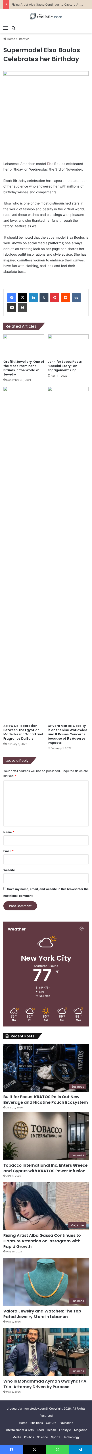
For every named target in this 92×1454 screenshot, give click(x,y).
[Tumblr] (44, 297)
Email (8, 851)
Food (40, 1430)
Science (42, 1437)
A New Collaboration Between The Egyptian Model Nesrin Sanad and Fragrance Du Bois (23, 732)
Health (51, 1430)
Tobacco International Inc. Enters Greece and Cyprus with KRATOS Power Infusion (45, 1168)
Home (10, 39)
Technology (71, 1437)
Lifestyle (23, 39)
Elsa (50, 164)
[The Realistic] (46, 16)
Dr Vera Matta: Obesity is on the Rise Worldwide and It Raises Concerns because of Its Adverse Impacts (67, 734)
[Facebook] (11, 297)
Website (9, 870)
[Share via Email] (11, 307)
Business (36, 1423)
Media (17, 1437)
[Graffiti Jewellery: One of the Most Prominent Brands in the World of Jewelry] (23, 345)
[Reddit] (65, 297)
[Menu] (5, 27)
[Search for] (13, 27)
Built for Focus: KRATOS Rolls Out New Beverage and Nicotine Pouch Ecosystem (45, 1099)
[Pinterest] (54, 297)
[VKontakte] (76, 297)
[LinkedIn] (33, 297)
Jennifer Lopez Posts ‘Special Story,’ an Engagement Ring (65, 365)
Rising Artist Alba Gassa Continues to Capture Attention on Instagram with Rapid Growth (42, 1241)
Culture (51, 1423)
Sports (55, 1437)
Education (66, 1423)
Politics (29, 1437)
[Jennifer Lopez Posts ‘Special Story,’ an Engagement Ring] (68, 345)
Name (8, 832)
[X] (22, 297)
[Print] (22, 307)
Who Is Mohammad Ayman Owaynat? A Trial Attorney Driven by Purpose (44, 1383)
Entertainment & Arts (19, 1430)
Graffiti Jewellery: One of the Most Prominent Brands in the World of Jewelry (23, 368)
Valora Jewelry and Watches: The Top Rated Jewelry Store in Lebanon (42, 1313)
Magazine (81, 1430)
